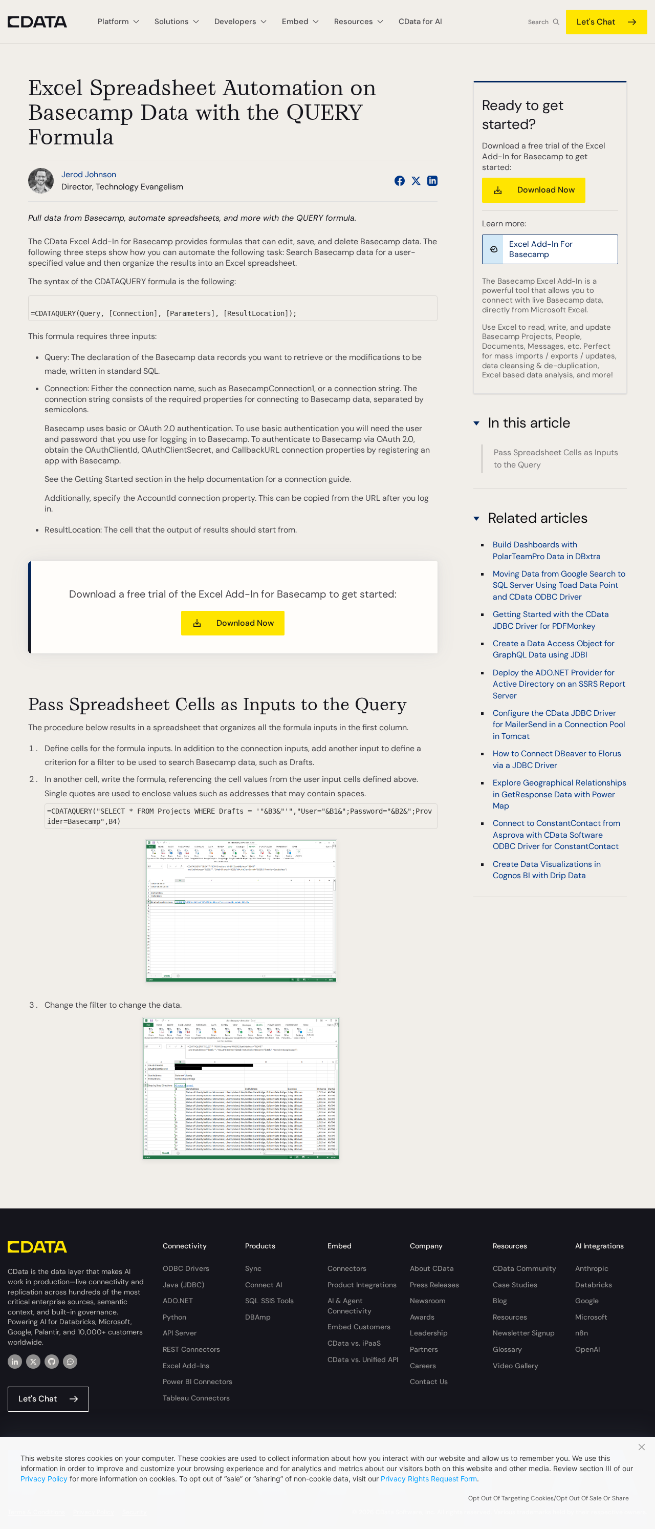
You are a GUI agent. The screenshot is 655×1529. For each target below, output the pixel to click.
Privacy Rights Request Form (429, 1478)
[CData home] (45, 21)
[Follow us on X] (416, 181)
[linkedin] (15, 1361)
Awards (422, 1317)
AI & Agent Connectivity (350, 1305)
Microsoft (591, 1317)
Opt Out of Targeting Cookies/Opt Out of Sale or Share (548, 1498)
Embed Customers (359, 1326)
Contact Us (429, 1381)
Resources (510, 1317)
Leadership (429, 1332)
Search (538, 22)
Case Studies (515, 1284)
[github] (52, 1361)
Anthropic (591, 1268)
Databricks (593, 1284)
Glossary (507, 1349)
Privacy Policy (44, 1478)
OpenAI (587, 1349)
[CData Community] (70, 1361)
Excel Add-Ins (186, 1365)
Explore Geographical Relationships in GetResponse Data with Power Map (559, 795)
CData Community (524, 1268)
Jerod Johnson (88, 174)
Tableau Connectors (196, 1398)
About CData (432, 1268)
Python (174, 1317)
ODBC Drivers (186, 1268)
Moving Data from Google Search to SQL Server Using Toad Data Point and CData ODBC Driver (559, 585)
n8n (581, 1332)
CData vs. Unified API (363, 1359)
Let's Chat (596, 21)
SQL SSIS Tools (269, 1300)
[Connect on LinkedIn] (432, 181)
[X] (33, 1361)
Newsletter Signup (524, 1332)
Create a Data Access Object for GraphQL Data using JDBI (554, 650)
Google (587, 1300)
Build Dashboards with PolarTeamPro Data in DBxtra (547, 551)
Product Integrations (362, 1284)
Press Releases (434, 1284)
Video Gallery (515, 1365)
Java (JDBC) (183, 1284)
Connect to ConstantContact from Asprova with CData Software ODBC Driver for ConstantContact (556, 835)
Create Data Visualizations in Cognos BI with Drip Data (547, 870)
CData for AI (420, 21)
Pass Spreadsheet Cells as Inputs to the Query (556, 458)
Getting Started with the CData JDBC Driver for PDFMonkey (551, 620)
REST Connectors (191, 1349)
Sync (253, 1268)
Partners (424, 1349)
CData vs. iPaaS (354, 1343)
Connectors (347, 1268)
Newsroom (428, 1300)
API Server (179, 1332)
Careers (423, 1365)
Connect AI (263, 1284)
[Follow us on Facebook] (400, 181)
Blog (500, 1300)
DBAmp (258, 1317)
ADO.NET (178, 1300)
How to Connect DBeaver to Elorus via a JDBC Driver (557, 760)
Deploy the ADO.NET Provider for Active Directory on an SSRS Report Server (559, 684)
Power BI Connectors (197, 1381)
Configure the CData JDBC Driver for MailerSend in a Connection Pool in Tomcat (559, 725)
